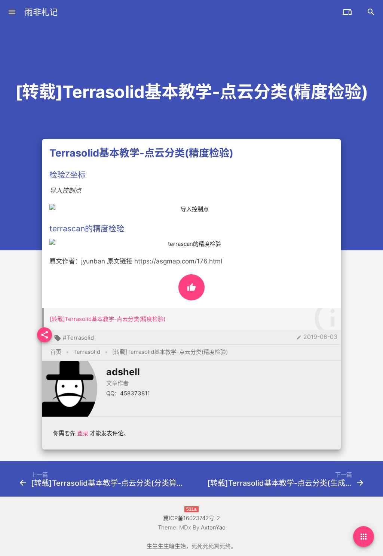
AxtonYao (213, 527)
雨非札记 (41, 12)
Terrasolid (80, 337)
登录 (82, 433)
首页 (55, 351)
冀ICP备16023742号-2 (191, 518)
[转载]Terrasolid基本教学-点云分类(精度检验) (107, 318)
